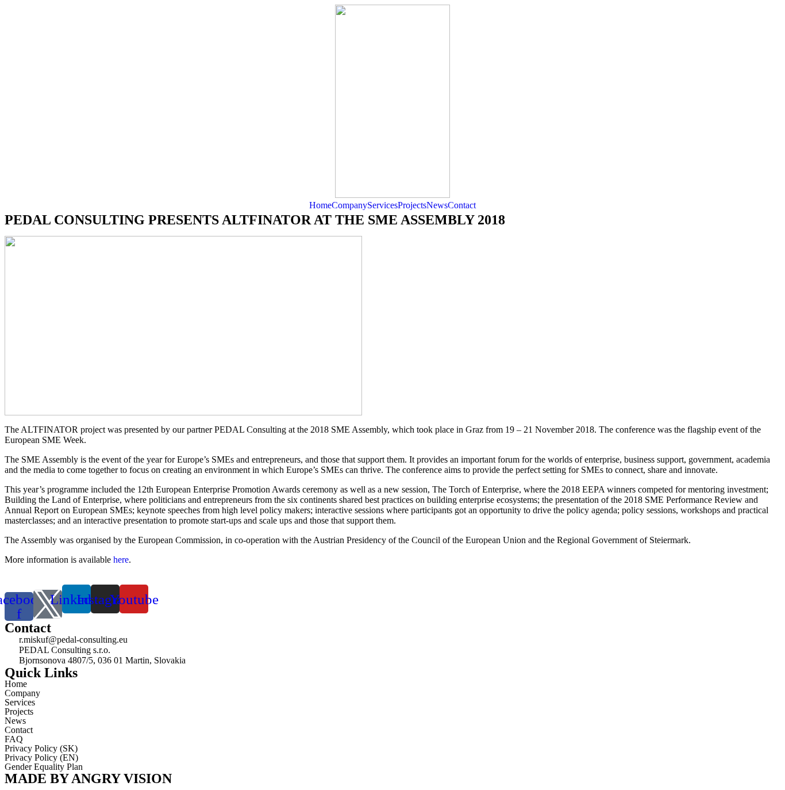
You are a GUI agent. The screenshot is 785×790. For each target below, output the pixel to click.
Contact (462, 205)
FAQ (14, 739)
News (437, 205)
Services (382, 205)
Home (320, 205)
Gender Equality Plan (44, 767)
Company (349, 205)
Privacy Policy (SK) (41, 748)
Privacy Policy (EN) (41, 757)
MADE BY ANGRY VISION (88, 778)
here (121, 559)
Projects (412, 205)
